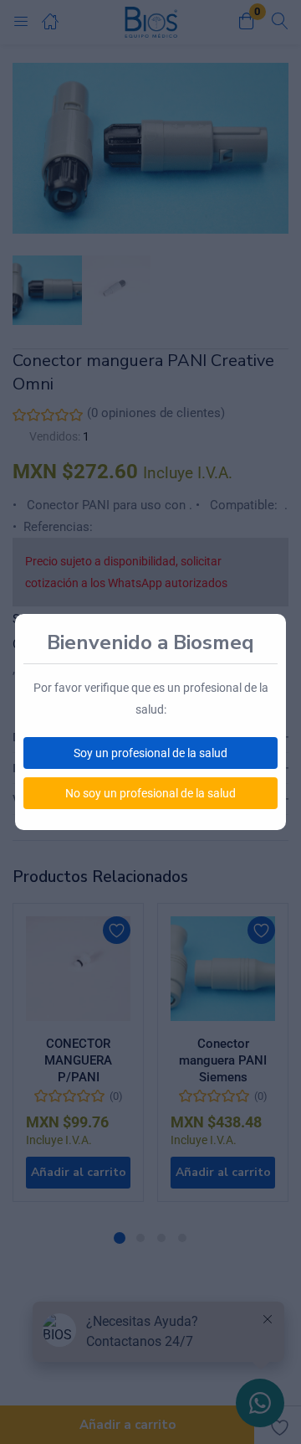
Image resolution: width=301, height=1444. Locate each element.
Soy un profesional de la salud (150, 753)
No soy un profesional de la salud (150, 793)
